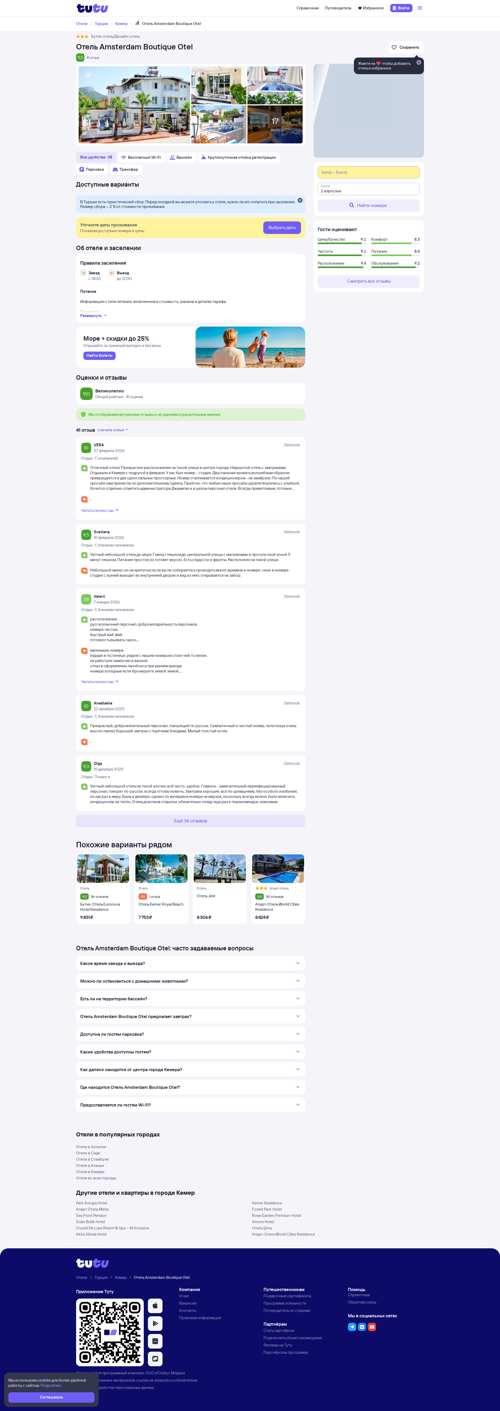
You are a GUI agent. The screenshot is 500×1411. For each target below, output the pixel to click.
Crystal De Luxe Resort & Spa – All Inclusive (112, 1227)
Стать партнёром (279, 1330)
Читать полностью (97, 510)
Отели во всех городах (96, 1177)
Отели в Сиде (88, 1153)
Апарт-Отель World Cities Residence (283, 1234)
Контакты (187, 1310)
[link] (99, 356)
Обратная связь (362, 1302)
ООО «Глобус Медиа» (165, 1372)
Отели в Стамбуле (92, 1159)
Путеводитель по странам (287, 1310)
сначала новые (111, 429)
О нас (184, 1295)
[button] (155, 1306)
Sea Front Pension (91, 1215)
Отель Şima (262, 1227)
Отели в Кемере (90, 1171)
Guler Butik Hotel (90, 1221)
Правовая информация (200, 1317)
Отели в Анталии (91, 1146)
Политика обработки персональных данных (115, 1387)
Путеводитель (338, 7)
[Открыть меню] (420, 8)
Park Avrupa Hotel (91, 1202)
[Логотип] (92, 8)
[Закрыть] (300, 200)
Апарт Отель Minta (92, 1209)
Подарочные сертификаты (287, 1295)
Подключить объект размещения (293, 1337)
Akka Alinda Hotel (91, 1234)
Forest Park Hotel (267, 1209)
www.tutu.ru (164, 1380)
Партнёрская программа (286, 1352)
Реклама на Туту (278, 1345)
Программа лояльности (285, 1303)
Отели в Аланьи (90, 1165)
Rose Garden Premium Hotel (276, 1215)
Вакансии (188, 1303)
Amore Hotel (263, 1221)
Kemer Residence (267, 1202)
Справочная (308, 7)
